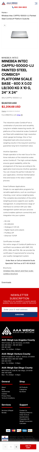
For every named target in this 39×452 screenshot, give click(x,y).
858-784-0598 (6, 372)
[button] (36, 3)
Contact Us (23, 410)
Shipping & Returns (26, 412)
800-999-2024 (7, 359)
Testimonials (6, 391)
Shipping (4, 111)
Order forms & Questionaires (24, 416)
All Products (24, 387)
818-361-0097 (6, 347)
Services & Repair (7, 410)
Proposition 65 (24, 419)
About (4, 387)
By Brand (23, 391)
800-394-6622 (20, 7)
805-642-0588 (17, 359)
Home (4, 12)
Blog (3, 389)
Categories (23, 389)
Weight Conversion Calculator (26, 422)
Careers (4, 394)
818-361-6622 (17, 345)
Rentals (4, 412)
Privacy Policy (6, 396)
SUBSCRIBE (19, 314)
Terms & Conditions (8, 398)
